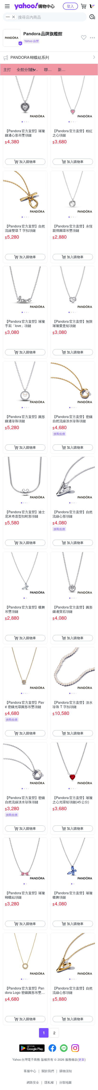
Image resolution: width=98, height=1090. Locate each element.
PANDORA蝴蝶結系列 (29, 57)
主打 (7, 69)
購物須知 (65, 1071)
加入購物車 (27, 161)
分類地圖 (65, 1082)
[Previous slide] (6, 98)
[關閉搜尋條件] (13, 17)
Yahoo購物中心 (34, 6)
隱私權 (49, 1082)
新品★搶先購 (63, 69)
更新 (81, 1059)
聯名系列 (49, 69)
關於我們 (48, 1071)
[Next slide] (44, 98)
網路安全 (33, 1082)
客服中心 (30, 1071)
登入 (70, 6)
